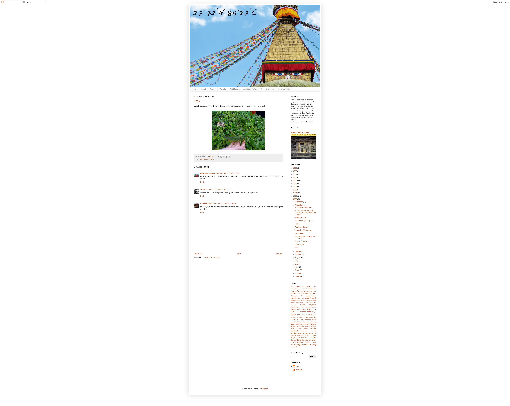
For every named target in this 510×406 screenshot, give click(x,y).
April (297, 267)
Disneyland (294, 289)
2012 (295, 190)
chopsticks (312, 305)
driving (293, 309)
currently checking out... (303, 208)
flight (314, 312)
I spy (197, 101)
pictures (206, 159)
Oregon (300, 291)
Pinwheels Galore (301, 227)
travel (293, 342)
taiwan (212, 159)
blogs (292, 302)
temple (313, 338)
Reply (202, 182)
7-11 (292, 286)
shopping (301, 333)
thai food (293, 340)
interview (294, 322)
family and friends (298, 312)
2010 (295, 196)
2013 (295, 187)
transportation (311, 340)
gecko (311, 317)
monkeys (313, 324)
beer (296, 300)
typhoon (300, 342)
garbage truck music (302, 317)
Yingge (307, 296)
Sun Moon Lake (300, 218)
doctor (308, 307)
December (299, 202)
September (299, 254)
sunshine (293, 335)
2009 (295, 199)
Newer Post (199, 254)
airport (314, 296)
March (297, 270)
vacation (294, 345)
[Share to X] (224, 156)
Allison (298, 366)
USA (314, 293)
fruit (310, 315)
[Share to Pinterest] (229, 156)
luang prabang (299, 324)
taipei (314, 335)
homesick (307, 319)
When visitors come (300, 132)
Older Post (278, 254)
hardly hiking (299, 233)
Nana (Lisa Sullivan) (207, 173)
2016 (295, 177)
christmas (295, 307)
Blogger (264, 389)
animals (294, 298)
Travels (223, 89)
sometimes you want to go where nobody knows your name (305, 212)
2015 (295, 180)
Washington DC (297, 296)
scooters (294, 333)
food (293, 314)
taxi (306, 338)
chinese (303, 305)
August (298, 258)
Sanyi (299, 293)
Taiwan (213, 89)
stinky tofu (312, 333)
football (306, 315)
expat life (311, 309)
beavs (293, 300)
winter (299, 347)
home (301, 320)
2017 (295, 174)
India (314, 289)
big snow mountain (304, 300)
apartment (301, 298)
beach (314, 298)
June (297, 264)
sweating (300, 335)
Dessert (313, 286)
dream (314, 307)
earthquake (301, 309)
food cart (300, 315)
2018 (295, 171)
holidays (294, 319)
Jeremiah (299, 370)
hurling (314, 319)
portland (294, 331)
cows (302, 307)
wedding (313, 345)
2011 (295, 193)
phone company (302, 328)
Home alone (299, 244)
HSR (311, 289)
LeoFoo (293, 291)
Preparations (308, 291)
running (313, 331)
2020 (295, 168)
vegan (300, 345)
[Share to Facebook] (226, 156)
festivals (310, 312)
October (298, 251)
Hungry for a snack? (302, 241)
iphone (300, 322)
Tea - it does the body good (304, 221)
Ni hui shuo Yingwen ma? (304, 230)
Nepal (203, 89)
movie (299, 326)
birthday (313, 300)
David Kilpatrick (206, 203)
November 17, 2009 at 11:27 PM (218, 190)
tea (309, 338)
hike (314, 317)
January (298, 276)
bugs (201, 159)
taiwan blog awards (297, 338)
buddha (297, 302)
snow (306, 333)
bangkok (308, 298)
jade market (307, 322)
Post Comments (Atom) (212, 258)
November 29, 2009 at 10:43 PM (224, 203)
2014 (295, 184)
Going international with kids (278, 89)
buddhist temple (305, 302)
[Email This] (219, 156)
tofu (304, 340)
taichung (307, 335)
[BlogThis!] (221, 156)
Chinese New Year (302, 286)
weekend (294, 347)
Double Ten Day (304, 289)
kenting (313, 322)
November (299, 205)
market (306, 324)
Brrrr (296, 248)
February (298, 273)
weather (305, 345)
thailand (300, 340)
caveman (293, 305)
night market (305, 326)
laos (292, 324)
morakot (293, 326)
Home (194, 89)
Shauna (203, 190)
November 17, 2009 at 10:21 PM (227, 173)
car (315, 302)
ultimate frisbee (310, 342)
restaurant (304, 331)
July (296, 261)
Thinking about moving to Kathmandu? (246, 89)
